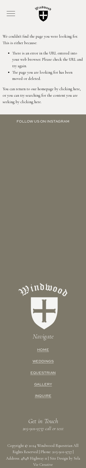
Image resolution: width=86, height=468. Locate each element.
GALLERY (43, 384)
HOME (43, 350)
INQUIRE (43, 396)
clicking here (69, 89)
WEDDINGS (43, 361)
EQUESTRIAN (43, 373)
